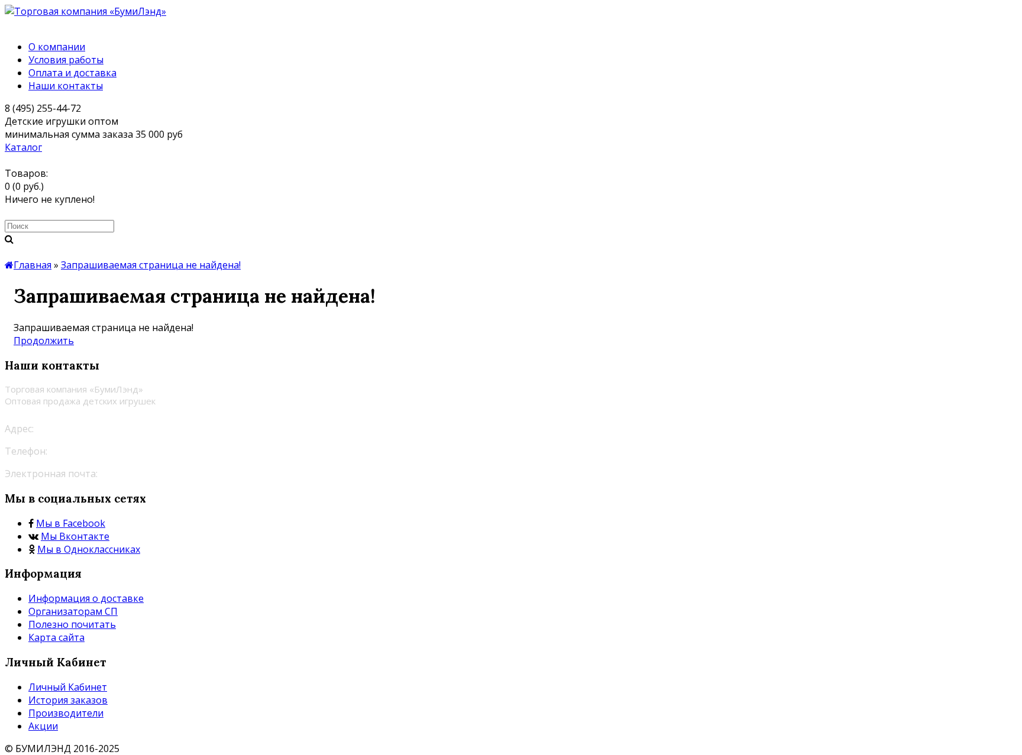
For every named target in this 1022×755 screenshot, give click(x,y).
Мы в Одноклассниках (88, 549)
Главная (32, 264)
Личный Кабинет (67, 687)
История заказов (68, 700)
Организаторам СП (73, 611)
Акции (43, 726)
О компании (56, 46)
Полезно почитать (72, 624)
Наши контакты (65, 85)
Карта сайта (56, 637)
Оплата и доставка (72, 72)
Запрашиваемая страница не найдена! (151, 264)
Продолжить (44, 340)
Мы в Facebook (70, 523)
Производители (66, 713)
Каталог (23, 147)
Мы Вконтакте (75, 536)
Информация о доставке (86, 598)
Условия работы (66, 59)
